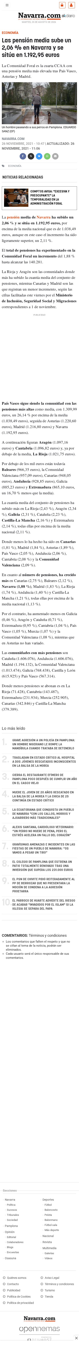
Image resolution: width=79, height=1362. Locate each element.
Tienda (49, 1296)
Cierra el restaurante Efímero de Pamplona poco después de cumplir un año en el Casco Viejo (44, 779)
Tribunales (13, 1214)
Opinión (10, 1232)
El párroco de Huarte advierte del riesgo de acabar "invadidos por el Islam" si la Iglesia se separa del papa (43, 904)
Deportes (48, 1199)
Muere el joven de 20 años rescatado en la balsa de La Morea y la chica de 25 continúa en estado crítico (43, 796)
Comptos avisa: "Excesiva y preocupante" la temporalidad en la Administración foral (49, 197)
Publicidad (13, 1290)
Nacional (48, 1236)
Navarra (44, 217)
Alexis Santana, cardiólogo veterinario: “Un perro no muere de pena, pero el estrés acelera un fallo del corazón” (43, 831)
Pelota (48, 1214)
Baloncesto (51, 1209)
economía (14, 165)
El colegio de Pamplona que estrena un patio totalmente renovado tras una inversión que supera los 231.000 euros (42, 866)
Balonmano (51, 1219)
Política (11, 1204)
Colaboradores (15, 1242)
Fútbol (48, 1204)
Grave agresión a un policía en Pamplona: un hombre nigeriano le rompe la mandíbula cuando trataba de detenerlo (43, 744)
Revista (47, 1242)
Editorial (11, 1237)
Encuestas (13, 1252)
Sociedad (12, 1219)
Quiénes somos (16, 1278)
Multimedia (50, 1248)
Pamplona (11, 1226)
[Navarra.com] (39, 16)
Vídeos (48, 1258)
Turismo (50, 1290)
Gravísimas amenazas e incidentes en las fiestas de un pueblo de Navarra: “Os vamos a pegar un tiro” (43, 848)
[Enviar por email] (55, 156)
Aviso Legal (52, 1278)
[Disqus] (39, 1018)
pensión (13, 217)
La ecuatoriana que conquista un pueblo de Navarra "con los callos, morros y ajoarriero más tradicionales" (43, 813)
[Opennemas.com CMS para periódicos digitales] (39, 1333)
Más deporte (52, 1230)
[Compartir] (23, 156)
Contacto (13, 1284)
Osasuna (10, 1258)
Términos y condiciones (48, 935)
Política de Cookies (19, 1296)
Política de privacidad (20, 1303)
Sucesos (12, 1209)
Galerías (49, 1253)
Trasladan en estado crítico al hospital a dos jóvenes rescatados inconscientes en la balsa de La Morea (44, 761)
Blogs (10, 1247)
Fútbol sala (51, 1225)
